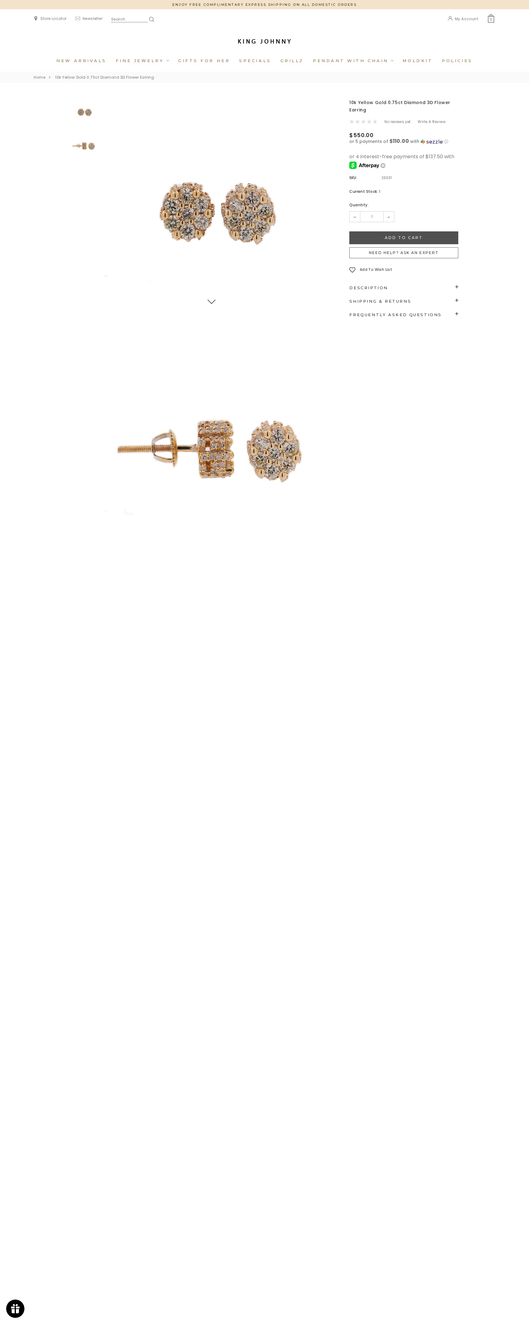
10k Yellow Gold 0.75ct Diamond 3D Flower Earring (104, 77)
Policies (457, 60)
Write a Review (432, 121)
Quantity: (359, 205)
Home (39, 77)
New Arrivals (81, 60)
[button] (403, 141)
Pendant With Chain (352, 60)
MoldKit (418, 60)
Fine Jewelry (141, 60)
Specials (255, 60)
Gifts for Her (204, 60)
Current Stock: (364, 191)
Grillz (292, 60)
